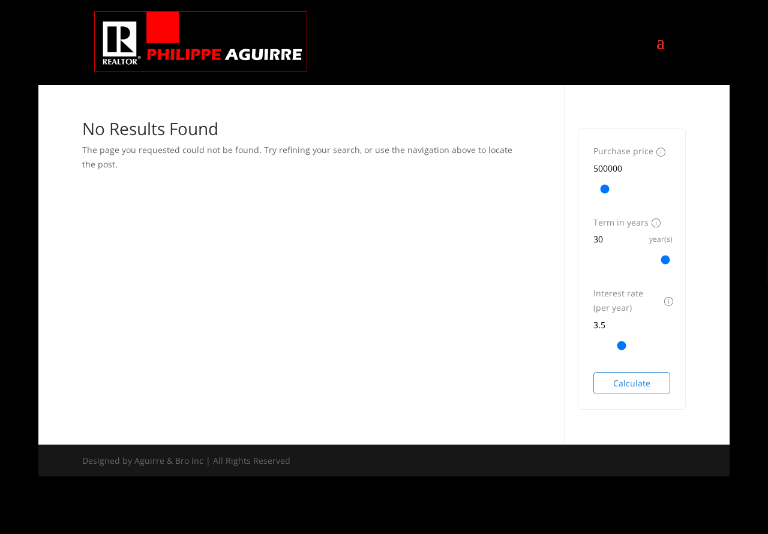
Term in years (621, 222)
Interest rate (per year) (618, 300)
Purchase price (623, 151)
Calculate (631, 383)
